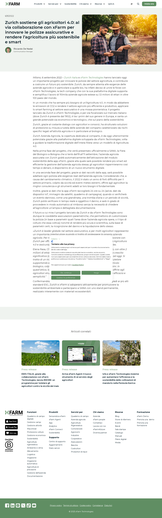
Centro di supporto (57, 441)
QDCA (111, 4)
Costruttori (75, 448)
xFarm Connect (56, 429)
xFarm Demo (143, 416)
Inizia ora (149, 4)
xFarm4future (99, 429)
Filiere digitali (120, 439)
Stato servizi (54, 448)
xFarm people (99, 419)
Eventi (118, 423)
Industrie (75, 435)
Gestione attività (34, 425)
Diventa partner (100, 433)
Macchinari (32, 429)
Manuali (118, 436)
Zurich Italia (71, 77)
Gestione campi (34, 422)
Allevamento (32, 451)
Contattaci (97, 423)
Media (117, 442)
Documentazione (35, 476)
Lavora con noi (99, 426)
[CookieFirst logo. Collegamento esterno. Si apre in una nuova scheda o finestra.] (52, 241)
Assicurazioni (76, 442)
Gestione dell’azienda (36, 473)
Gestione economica (36, 435)
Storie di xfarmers (122, 419)
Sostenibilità (70, 4)
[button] (39, 4)
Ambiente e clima (35, 448)
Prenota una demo (145, 419)
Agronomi (75, 432)
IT (132, 4)
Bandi (117, 426)
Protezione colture (35, 432)
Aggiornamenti (55, 445)
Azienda (96, 416)
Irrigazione (31, 458)
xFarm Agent (55, 419)
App (51, 423)
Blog (117, 416)
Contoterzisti (76, 429)
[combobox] (131, 3)
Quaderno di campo (80, 416)
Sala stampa (120, 429)
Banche (74, 445)
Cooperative (76, 439)
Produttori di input (79, 452)
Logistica (31, 454)
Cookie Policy (78, 265)
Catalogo (119, 433)
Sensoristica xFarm (57, 416)
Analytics (53, 426)
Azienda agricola (78, 419)
